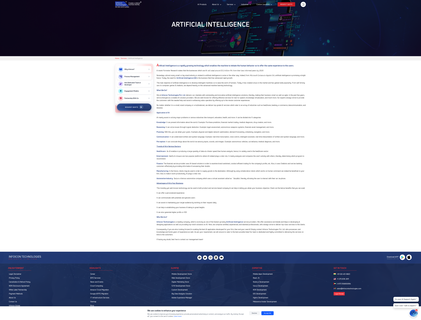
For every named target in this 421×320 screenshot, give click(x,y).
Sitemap (93, 301)
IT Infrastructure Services (99, 297)
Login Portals (339, 294)
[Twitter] (205, 257)
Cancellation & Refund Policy (19, 282)
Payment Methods (16, 293)
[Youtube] (221, 257)
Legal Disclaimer (15, 274)
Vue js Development (260, 286)
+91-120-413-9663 (343, 274)
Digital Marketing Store (180, 282)
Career (92, 274)
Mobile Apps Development (263, 274)
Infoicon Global (14, 305)
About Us (12, 297)
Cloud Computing (96, 286)
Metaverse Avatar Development (265, 301)
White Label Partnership (18, 290)
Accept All (267, 313)
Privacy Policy (14, 278)
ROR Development (260, 290)
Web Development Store (181, 278)
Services (230, 4)
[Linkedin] (216, 257)
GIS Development (259, 293)
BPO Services (95, 278)
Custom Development (180, 290)
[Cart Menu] (303, 4)
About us (215, 4)
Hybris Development (260, 297)
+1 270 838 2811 (343, 279)
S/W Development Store (181, 286)
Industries (245, 4)
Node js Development (261, 282)
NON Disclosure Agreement (19, 286)
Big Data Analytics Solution (182, 293)
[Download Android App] (402, 257)
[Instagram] (210, 257)
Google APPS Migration (99, 293)
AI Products (202, 4)
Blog (92, 305)
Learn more (178, 316)
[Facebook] (199, 257)
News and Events (96, 282)
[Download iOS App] (409, 257)
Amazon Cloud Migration (99, 290)
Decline (254, 313)
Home (117, 58)
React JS (256, 278)
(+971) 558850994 (344, 283)
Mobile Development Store (182, 274)
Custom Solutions (263, 4)
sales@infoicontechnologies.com (349, 288)
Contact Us (13, 301)
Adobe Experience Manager (182, 297)
